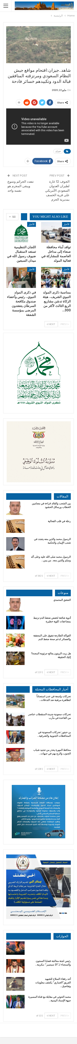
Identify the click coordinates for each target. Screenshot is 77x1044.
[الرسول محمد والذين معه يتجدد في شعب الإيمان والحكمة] (15, 544)
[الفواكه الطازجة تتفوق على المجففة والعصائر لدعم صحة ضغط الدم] (15, 640)
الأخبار (66, 224)
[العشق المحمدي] (15, 605)
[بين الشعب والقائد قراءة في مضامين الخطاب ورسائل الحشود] (15, 508)
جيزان (58, 151)
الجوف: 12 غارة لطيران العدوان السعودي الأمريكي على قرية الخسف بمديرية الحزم (57, 190)
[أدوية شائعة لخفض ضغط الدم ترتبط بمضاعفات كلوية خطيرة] (15, 623)
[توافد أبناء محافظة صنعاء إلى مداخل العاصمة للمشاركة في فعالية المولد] (56, 232)
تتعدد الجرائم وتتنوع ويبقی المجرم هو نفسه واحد (20, 186)
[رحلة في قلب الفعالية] (15, 526)
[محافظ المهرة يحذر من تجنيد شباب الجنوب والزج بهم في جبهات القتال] (15, 755)
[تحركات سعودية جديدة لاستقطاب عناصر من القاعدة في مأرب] (15, 719)
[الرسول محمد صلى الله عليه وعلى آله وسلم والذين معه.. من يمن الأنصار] (15, 562)
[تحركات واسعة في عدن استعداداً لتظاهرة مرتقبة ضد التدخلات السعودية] (15, 701)
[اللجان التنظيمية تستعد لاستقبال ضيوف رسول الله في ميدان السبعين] (21, 232)
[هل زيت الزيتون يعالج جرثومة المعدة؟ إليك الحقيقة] (15, 658)
